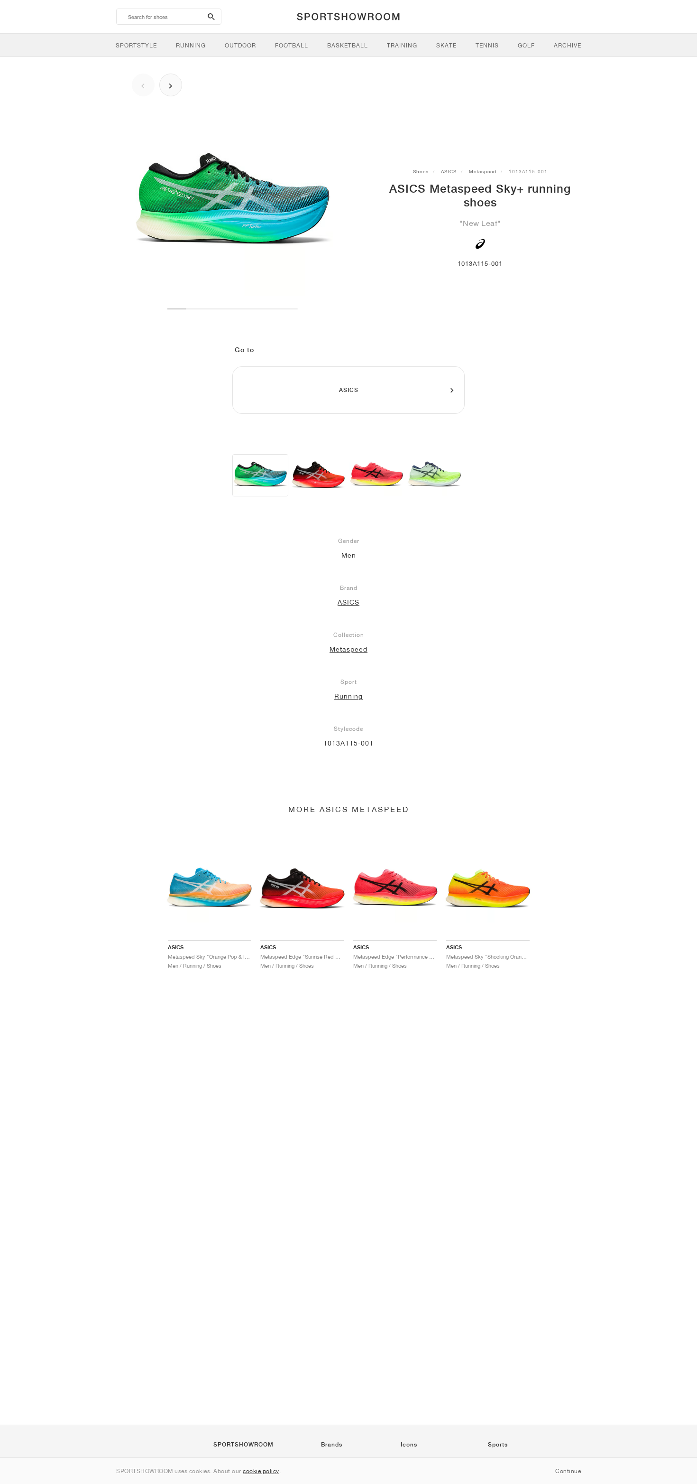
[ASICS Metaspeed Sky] (318, 475)
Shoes (421, 171)
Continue (568, 1471)
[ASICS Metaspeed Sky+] (260, 475)
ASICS (449, 171)
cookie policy (261, 1471)
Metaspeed (482, 171)
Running (348, 696)
